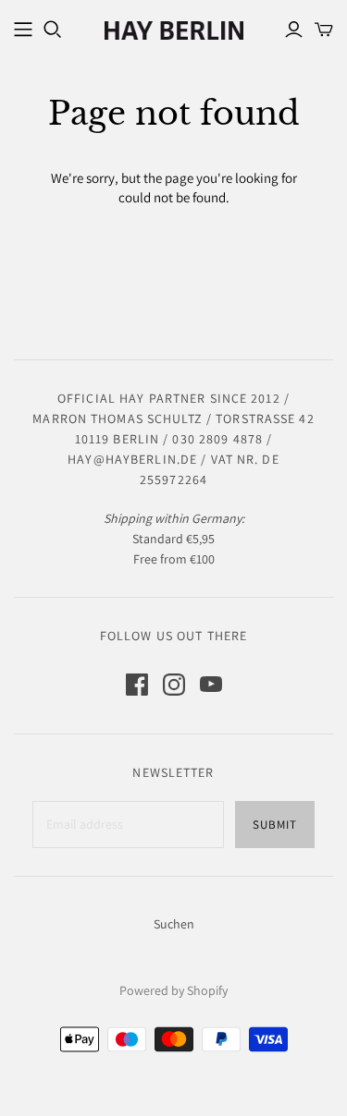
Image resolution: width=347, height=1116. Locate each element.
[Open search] (52, 29)
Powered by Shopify (173, 990)
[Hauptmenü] (23, 29)
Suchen (174, 924)
